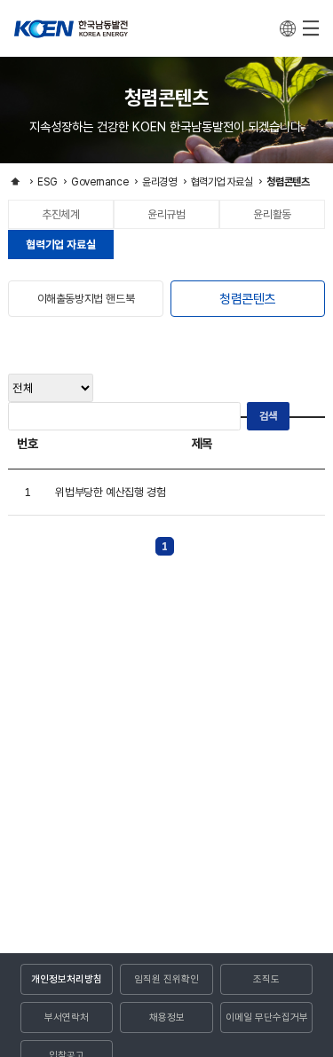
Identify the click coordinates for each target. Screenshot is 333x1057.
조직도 (266, 979)
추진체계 (60, 214)
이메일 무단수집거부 (267, 1017)
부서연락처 (66, 1017)
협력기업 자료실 (60, 245)
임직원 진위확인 (166, 979)
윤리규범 (166, 214)
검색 (268, 416)
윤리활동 (271, 214)
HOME (15, 181)
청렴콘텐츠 (247, 299)
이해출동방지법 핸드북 (86, 298)
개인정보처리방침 (66, 979)
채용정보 (167, 1017)
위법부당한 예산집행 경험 (110, 492)
